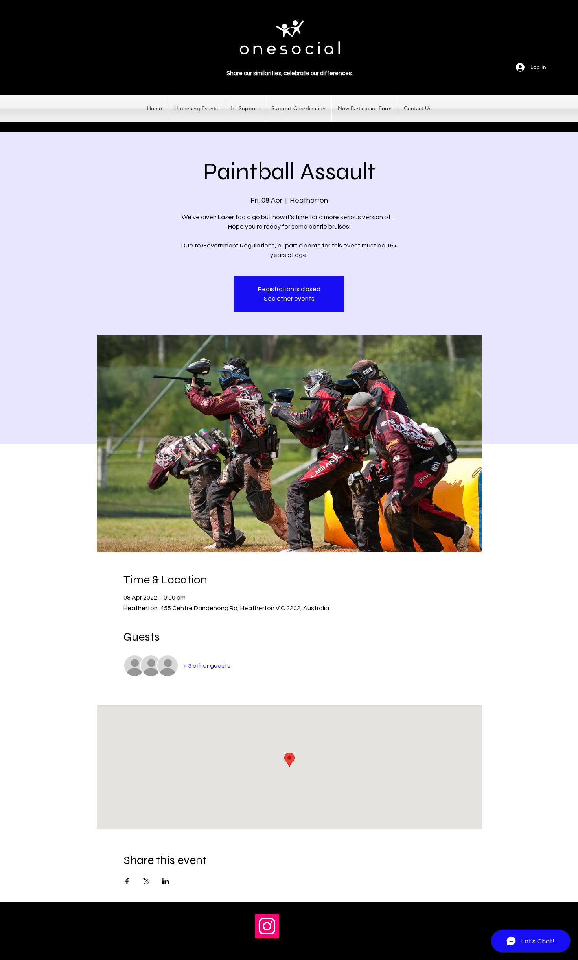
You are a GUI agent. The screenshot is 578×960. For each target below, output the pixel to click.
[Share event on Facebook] (127, 881)
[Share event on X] (146, 881)
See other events (289, 298)
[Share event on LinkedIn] (165, 881)
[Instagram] (267, 926)
